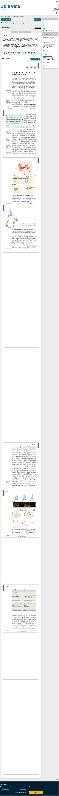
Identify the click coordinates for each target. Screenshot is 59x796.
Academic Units (43, 13)
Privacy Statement (5, 789)
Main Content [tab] (6, 32)
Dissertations (35, 13)
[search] (57, 2)
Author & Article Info (47, 30)
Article (44, 22)
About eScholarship (6, 13)
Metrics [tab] (14, 32)
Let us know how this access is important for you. (25, 53)
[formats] (9, 19)
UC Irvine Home (51, 13)
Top (57, 779)
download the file (23, 60)
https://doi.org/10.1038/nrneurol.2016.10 (9, 29)
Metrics (44, 28)
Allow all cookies (36, 792)
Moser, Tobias (7, 24)
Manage (55, 9)
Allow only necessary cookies (20, 792)
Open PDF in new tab (36, 58)
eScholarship (3, 16)
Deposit (55, 6)
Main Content (6, 58)
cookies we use (23, 789)
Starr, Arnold (12, 24)
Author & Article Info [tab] (25, 32)
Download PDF (4, 19)
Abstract (5, 35)
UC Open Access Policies (17, 13)
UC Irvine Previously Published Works (17, 16)
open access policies (12, 53)
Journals (28, 13)
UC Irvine (2, 9)
